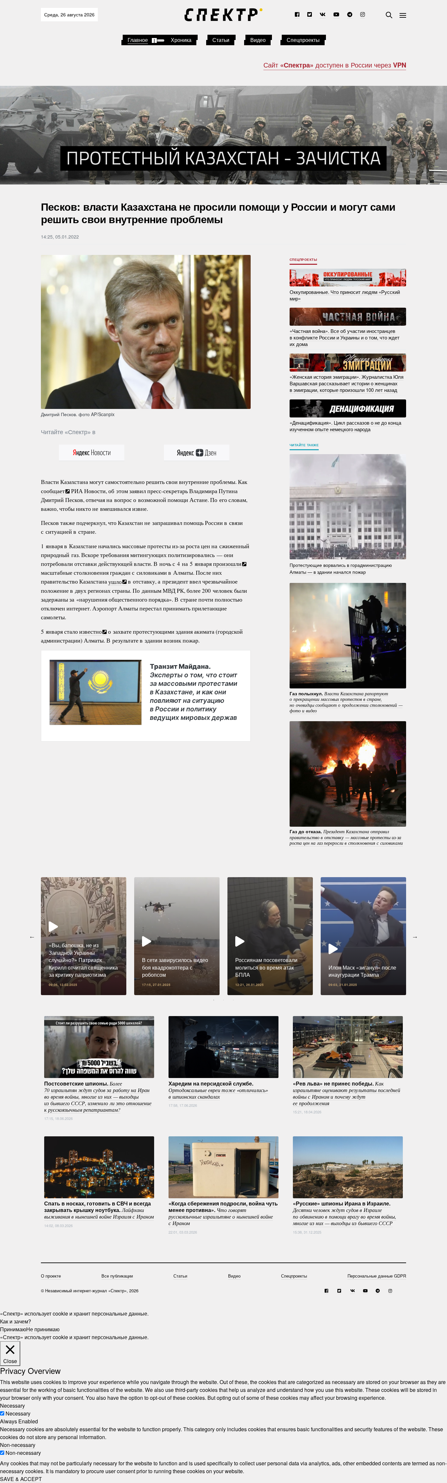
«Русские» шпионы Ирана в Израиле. (344, 1213)
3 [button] (233, 1000)
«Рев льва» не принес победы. (346, 1092)
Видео (258, 40)
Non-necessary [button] (17, 1445)
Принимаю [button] (13, 1329)
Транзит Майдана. (193, 692)
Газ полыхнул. (346, 702)
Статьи (220, 40)
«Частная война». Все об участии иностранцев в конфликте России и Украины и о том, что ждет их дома (345, 337)
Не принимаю (43, 1329)
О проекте (51, 1276)
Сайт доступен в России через (334, 64)
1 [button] (213, 1000)
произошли (227, 564)
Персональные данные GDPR (377, 1276)
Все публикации (117, 1276)
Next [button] (415, 936)
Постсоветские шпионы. (98, 1096)
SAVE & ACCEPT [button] (21, 1479)
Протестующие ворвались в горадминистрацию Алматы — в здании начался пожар (341, 568)
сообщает (53, 491)
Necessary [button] (12, 1405)
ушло (115, 581)
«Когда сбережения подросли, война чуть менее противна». (223, 1213)
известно (90, 631)
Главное (138, 40)
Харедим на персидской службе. (218, 1089)
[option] (83, 936)
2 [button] (223, 1000)
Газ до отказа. (346, 837)
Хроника (181, 40)
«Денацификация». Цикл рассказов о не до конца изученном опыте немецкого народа (345, 426)
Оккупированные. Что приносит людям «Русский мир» (345, 294)
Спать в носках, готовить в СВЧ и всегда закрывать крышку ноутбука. (99, 1210)
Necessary (18, 1413)
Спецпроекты (303, 40)
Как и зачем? (15, 1321)
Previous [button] (32, 936)
